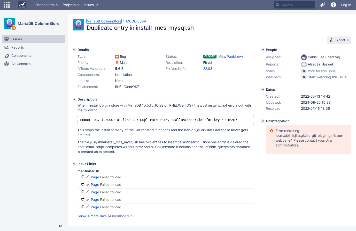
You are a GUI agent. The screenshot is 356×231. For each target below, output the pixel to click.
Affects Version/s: (91, 68)
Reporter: (273, 64)
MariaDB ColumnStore (39, 23)
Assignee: (273, 57)
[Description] (74, 99)
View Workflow (230, 56)
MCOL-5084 (136, 21)
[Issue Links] (74, 164)
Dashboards (44, 5)
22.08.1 (209, 68)
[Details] (74, 49)
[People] (262, 49)
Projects (69, 5)
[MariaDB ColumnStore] (9, 23)
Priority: (83, 62)
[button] (6, 5)
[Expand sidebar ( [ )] (60, 226)
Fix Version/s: (176, 68)
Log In (346, 5)
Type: (81, 56)
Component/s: (88, 74)
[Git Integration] (262, 121)
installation (123, 74)
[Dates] (262, 89)
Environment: (87, 87)
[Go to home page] (22, 5)
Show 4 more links (92, 216)
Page (95, 177)
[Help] (333, 5)
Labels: (83, 81)
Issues (89, 5)
